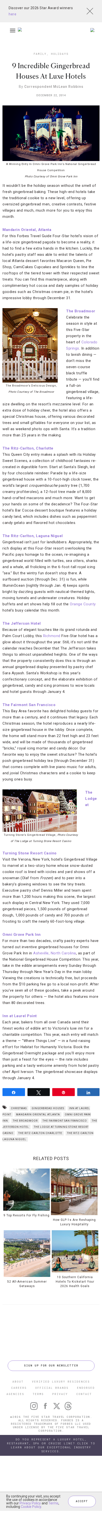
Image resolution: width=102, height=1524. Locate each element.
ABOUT (18, 1381)
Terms (53, 1503)
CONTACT (84, 1394)
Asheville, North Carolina (54, 953)
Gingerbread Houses (48, 1108)
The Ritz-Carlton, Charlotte (27, 448)
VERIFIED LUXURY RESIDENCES (61, 1381)
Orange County (83, 604)
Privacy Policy (30, 1503)
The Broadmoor (25, 1120)
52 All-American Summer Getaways (27, 1284)
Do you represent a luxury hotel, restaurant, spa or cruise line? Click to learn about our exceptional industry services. (51, 1445)
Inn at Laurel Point (19, 1016)
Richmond (51, 636)
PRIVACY (60, 1394)
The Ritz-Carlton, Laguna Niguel (32, 536)
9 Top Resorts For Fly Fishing (26, 1215)
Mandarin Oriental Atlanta (38, 1114)
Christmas (19, 1108)
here (12, 14)
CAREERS (19, 1388)
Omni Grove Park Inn (21, 934)
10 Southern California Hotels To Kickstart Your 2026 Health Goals (75, 1281)
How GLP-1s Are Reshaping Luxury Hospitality (74, 1222)
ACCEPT (82, 1501)
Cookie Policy (31, 1507)
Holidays (60, 54)
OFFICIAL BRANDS (52, 1388)
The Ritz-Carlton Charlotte (40, 1133)
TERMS (38, 1394)
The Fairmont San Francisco (28, 705)
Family (40, 54)
